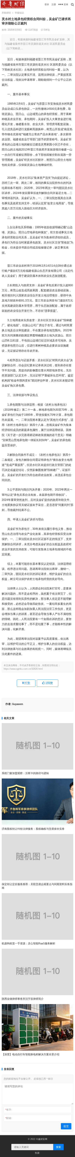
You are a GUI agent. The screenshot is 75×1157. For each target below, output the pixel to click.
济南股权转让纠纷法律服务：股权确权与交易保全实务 (33, 828)
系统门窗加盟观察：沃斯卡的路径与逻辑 (25, 773)
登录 (46, 4)
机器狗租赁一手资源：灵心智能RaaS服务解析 (28, 943)
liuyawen (17, 703)
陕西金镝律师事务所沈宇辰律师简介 (23, 998)
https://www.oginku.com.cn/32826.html (23, 669)
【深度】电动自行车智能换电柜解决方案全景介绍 (30, 1054)
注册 (53, 4)
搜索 (58, 1147)
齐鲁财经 (6, 13)
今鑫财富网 (41, 1139)
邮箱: (8, 1118)
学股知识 (19, 13)
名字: (8, 1109)
